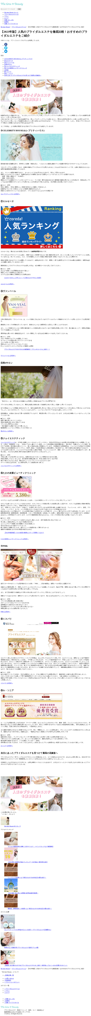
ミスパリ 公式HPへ (7, 683)
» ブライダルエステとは (12, 989)
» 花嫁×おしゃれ (9, 999)
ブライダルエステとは (11, 14)
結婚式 (6, 22)
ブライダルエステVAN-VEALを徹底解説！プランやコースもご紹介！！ (27, 349)
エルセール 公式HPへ (7, 284)
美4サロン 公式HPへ (7, 431)
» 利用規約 (7, 980)
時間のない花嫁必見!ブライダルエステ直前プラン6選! (21, 947)
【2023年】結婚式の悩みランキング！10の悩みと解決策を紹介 (28, 862)
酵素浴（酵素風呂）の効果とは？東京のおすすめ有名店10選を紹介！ (30, 908)
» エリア (7, 992)
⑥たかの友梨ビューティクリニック (15, 68)
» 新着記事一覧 (9, 975)
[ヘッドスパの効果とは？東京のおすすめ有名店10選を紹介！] (11, 876)
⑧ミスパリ (7, 71)
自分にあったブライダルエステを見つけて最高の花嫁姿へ (22, 75)
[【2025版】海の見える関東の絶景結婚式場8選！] (11, 891)
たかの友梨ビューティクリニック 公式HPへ (15, 539)
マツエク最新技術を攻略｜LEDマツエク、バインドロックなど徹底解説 (30, 846)
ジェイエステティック (8, 442)
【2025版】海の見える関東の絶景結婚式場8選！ (23, 893)
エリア (6, 18)
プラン (6, 16)
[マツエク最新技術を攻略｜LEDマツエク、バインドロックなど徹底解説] (11, 845)
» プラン (7, 990)
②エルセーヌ (8, 60)
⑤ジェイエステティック (12, 66)
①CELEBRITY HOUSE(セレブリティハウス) (18, 59)
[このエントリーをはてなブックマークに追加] (5, 52)
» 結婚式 (7, 1000)
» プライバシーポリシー (12, 982)
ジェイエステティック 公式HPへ (11, 465)
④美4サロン (8, 64)
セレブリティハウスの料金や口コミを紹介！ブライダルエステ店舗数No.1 (27, 929)
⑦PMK (6, 70)
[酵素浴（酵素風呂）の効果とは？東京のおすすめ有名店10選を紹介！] (11, 907)
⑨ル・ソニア (8, 73)
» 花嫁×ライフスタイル (11, 1002)
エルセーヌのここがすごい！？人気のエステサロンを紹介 (22, 277)
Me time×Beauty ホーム (11, 12)
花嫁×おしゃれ (9, 20)
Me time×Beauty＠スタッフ (12, 826)
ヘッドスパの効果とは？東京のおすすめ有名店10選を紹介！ (27, 877)
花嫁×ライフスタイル (11, 23)
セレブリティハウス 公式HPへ (10, 194)
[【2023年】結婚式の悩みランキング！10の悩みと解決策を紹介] (11, 860)
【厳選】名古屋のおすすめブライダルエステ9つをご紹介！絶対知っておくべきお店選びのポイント (36, 965)
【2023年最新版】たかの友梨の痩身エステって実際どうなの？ (24, 532)
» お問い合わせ (9, 978)
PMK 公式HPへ (5, 611)
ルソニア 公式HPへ (7, 746)
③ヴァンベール (9, 62)
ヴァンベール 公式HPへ (8, 355)
